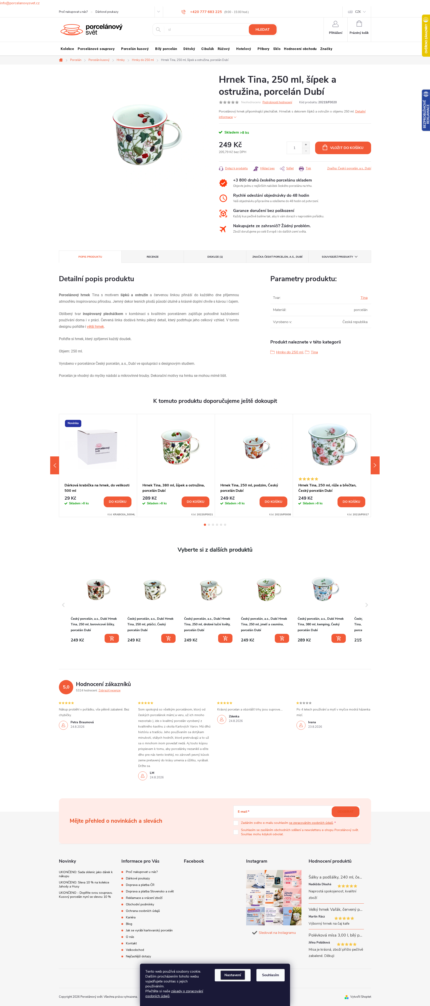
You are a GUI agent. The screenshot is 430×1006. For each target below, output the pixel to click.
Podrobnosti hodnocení (277, 102)
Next (375, 465)
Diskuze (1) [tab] (215, 257)
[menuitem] (67, 49)
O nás (130, 937)
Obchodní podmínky (140, 904)
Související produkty (337, 257)
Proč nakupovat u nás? (73, 12)
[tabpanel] (98, 465)
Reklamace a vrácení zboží (144, 898)
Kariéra (130, 917)
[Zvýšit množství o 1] (306, 145)
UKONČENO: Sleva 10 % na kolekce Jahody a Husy (84, 884)
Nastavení (232, 975)
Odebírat (346, 812)
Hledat (263, 29)
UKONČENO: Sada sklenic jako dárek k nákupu (86, 874)
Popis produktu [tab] (90, 257)
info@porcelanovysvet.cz (20, 3)
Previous (54, 465)
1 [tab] (205, 525)
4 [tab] (217, 525)
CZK (358, 12)
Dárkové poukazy (106, 12)
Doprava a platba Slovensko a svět (150, 891)
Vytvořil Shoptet (360, 997)
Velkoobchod (135, 950)
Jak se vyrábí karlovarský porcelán (149, 930)
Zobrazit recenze (109, 691)
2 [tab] (209, 525)
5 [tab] (221, 525)
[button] (63, 604)
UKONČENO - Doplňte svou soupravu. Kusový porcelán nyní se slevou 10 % (86, 895)
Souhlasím (270, 975)
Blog (129, 924)
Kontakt (131, 943)
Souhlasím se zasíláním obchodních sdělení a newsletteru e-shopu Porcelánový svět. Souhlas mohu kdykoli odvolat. (300, 832)
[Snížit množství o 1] (306, 151)
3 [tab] (213, 525)
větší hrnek (95, 326)
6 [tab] (225, 525)
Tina (364, 297)
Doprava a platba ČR (140, 885)
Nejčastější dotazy (138, 956)
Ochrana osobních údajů (143, 911)
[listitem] (95, 604)
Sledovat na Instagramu (277, 932)
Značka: (349, 168)
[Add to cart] (112, 638)
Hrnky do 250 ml (289, 352)
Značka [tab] (277, 257)
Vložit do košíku (346, 147)
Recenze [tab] (153, 257)
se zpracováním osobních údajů (311, 823)
